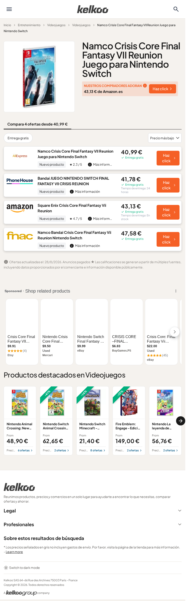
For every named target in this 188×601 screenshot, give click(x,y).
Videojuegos (56, 25)
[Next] (180, 420)
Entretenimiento (29, 25)
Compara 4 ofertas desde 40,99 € (37, 124)
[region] (93, 420)
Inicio (7, 25)
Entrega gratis (18, 138)
